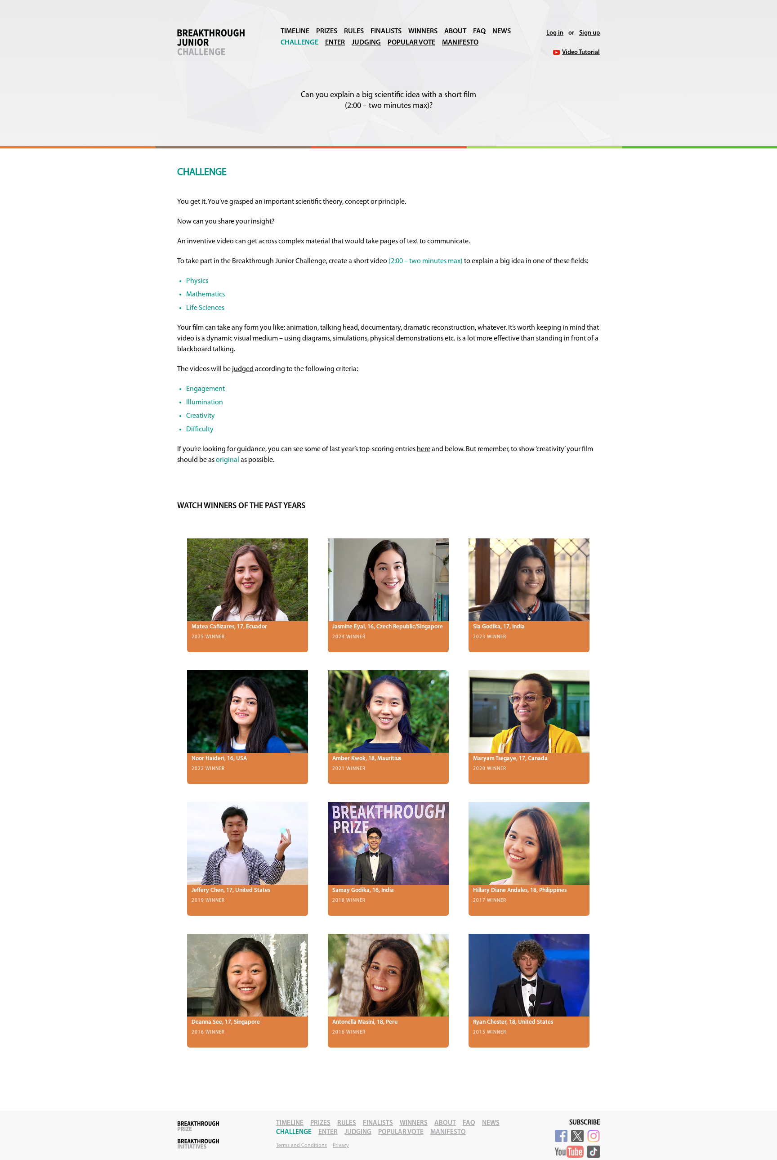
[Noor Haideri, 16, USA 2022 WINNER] (247, 711)
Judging (366, 42)
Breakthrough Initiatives (198, 1143)
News (501, 31)
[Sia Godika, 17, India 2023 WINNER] (529, 580)
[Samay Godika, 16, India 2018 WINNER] (388, 843)
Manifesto (460, 42)
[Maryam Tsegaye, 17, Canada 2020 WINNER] (529, 711)
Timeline (295, 31)
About (455, 31)
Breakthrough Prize (198, 1126)
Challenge (299, 42)
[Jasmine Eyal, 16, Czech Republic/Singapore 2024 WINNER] (388, 580)
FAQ (479, 31)
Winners (423, 31)
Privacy (341, 1145)
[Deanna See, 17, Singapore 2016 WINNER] (247, 975)
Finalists (386, 31)
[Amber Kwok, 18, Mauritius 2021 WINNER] (388, 711)
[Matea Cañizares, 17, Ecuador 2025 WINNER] (247, 580)
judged (243, 369)
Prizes (326, 31)
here (423, 449)
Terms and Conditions (301, 1145)
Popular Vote (411, 42)
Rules (354, 31)
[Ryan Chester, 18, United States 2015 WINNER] (529, 975)
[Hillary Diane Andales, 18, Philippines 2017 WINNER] (529, 843)
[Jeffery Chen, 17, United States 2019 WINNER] (247, 843)
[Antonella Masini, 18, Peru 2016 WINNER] (388, 975)
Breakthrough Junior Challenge (211, 42)
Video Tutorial (581, 52)
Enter (335, 42)
